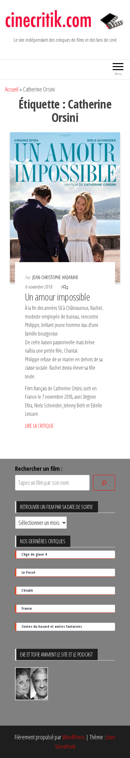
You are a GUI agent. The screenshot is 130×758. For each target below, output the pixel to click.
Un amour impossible (57, 297)
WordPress (73, 737)
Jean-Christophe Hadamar (55, 277)
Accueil (11, 89)
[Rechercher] (104, 483)
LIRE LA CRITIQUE (39, 425)
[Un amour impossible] (65, 206)
